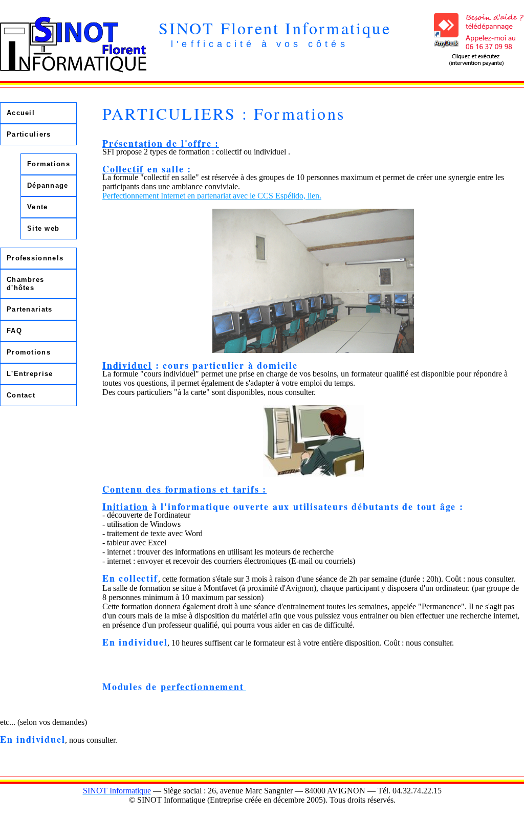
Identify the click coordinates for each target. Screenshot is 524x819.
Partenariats (30, 309)
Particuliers (29, 134)
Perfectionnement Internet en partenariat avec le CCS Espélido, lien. (211, 195)
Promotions (29, 352)
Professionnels (35, 258)
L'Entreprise (30, 374)
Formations (48, 164)
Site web (43, 228)
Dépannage (48, 185)
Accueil (21, 113)
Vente (37, 207)
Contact (21, 395)
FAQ (14, 331)
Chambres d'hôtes (25, 284)
